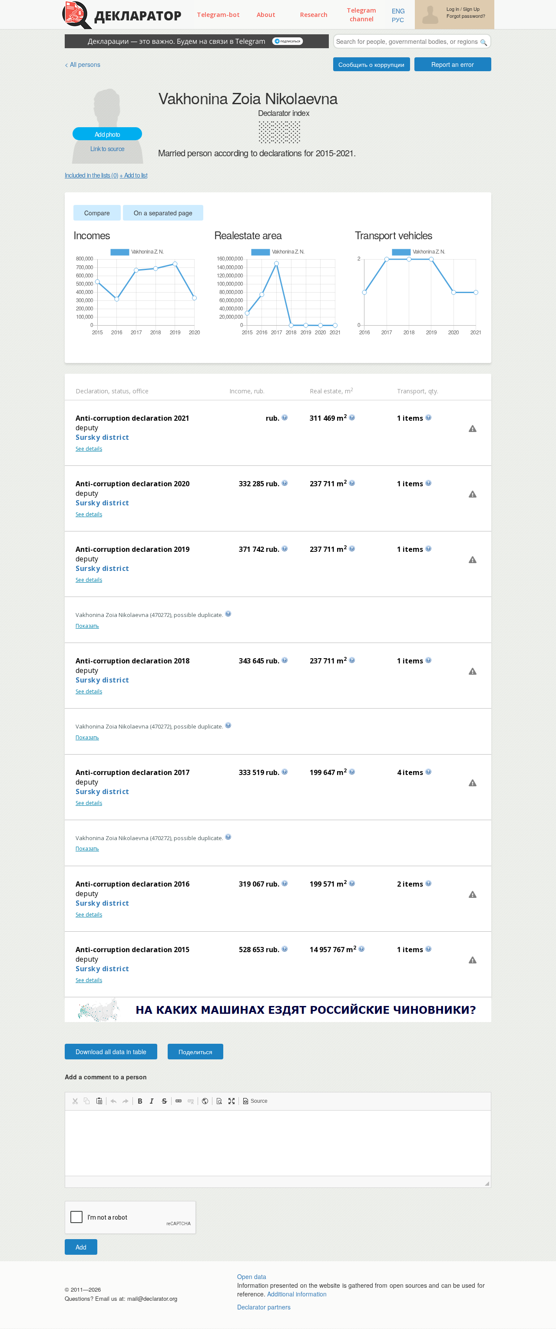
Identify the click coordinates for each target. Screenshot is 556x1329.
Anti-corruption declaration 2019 (132, 549)
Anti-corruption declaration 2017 (132, 772)
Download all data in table (111, 1051)
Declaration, (93, 391)
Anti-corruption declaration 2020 (132, 483)
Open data (251, 1276)
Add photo (107, 134)
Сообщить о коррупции (371, 64)
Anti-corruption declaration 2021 (132, 418)
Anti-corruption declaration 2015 (132, 949)
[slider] (77, 350)
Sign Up (471, 9)
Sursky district (102, 437)
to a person (130, 1076)
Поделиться (195, 1051)
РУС (398, 19)
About (266, 14)
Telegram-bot (218, 14)
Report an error (452, 64)
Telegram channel (361, 14)
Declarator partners (264, 1307)
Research (314, 14)
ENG (398, 11)
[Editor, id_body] (278, 1143)
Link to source (107, 148)
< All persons (82, 64)
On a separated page (163, 212)
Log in (453, 9)
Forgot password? (466, 16)
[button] (75, 1101)
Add (81, 1247)
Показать (87, 626)
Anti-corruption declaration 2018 (132, 661)
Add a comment (106, 1076)
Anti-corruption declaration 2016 (132, 884)
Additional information (297, 1293)
